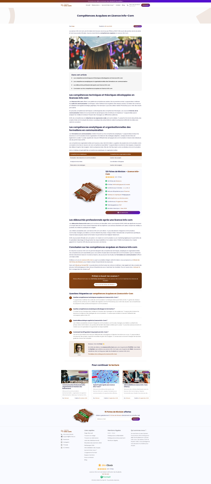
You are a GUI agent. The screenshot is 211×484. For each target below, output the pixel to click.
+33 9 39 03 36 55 (67, 434)
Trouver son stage (89, 435)
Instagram (66, 442)
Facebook (66, 439)
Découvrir (146, 5)
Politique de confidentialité (115, 435)
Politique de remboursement (116, 438)
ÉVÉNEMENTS (83, 372)
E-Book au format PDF (81, 265)
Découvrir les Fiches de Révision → (105, 284)
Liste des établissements (91, 440)
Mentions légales (113, 440)
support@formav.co (69, 436)
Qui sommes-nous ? (90, 450)
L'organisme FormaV (90, 452)
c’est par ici (136, 267)
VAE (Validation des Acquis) (92, 447)
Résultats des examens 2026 (93, 443)
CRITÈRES (145, 372)
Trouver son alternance (91, 438)
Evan (73, 26)
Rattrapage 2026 (89, 445)
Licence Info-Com (87, 260)
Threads (65, 445)
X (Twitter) (66, 447)
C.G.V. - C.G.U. (111, 433)
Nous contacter (89, 457)
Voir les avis (105, 474)
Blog (85, 460)
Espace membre (89, 455)
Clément (66, 398)
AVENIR (115, 372)
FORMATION (137, 26)
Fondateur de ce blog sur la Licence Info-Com (102, 354)
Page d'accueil (88, 433)
